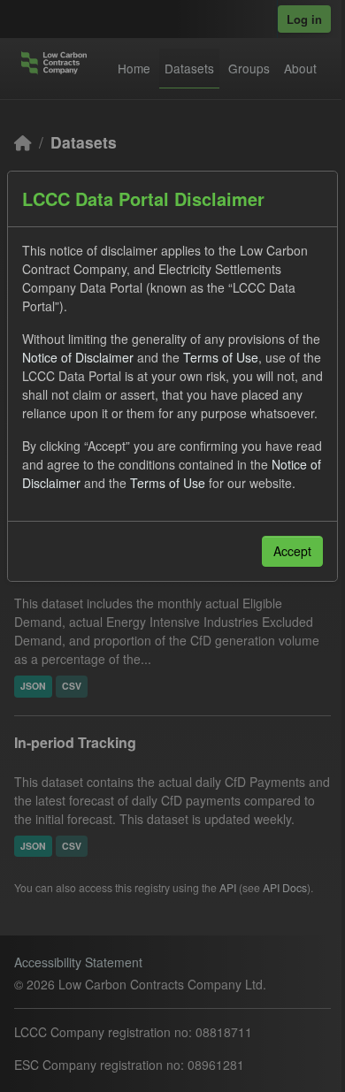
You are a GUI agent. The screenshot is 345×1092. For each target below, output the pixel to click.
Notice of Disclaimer (78, 357)
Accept (292, 551)
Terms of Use (220, 357)
